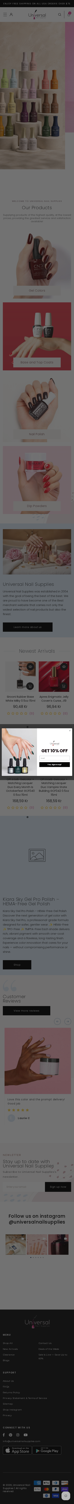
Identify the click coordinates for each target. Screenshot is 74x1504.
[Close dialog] (70, 730)
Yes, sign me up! (54, 764)
